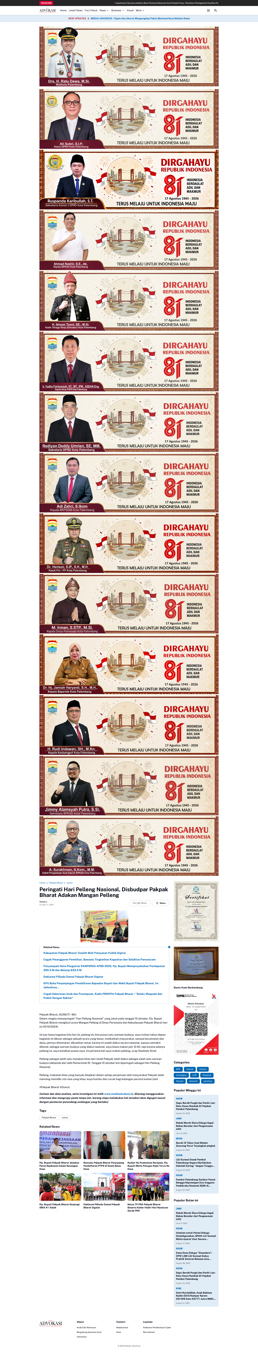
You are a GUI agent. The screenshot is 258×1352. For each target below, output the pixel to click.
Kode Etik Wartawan (86, 1327)
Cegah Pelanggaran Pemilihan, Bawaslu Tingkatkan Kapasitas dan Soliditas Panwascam (99, 959)
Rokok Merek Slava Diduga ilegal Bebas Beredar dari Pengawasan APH (195, 1126)
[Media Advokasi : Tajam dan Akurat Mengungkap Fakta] (47, 10)
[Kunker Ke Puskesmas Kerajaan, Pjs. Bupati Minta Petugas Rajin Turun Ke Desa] (148, 1145)
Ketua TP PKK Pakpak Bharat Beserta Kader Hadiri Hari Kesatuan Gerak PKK (148, 1207)
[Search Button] (216, 10)
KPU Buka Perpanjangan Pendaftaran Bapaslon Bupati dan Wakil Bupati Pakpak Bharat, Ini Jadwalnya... (100, 985)
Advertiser (82, 1337)
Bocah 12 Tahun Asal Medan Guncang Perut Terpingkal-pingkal (195, 1144)
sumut (65, 1117)
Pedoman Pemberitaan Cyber (157, 1327)
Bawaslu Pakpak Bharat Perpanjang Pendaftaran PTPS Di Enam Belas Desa (103, 1165)
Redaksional (122, 1327)
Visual (130, 10)
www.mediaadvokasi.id (118, 1093)
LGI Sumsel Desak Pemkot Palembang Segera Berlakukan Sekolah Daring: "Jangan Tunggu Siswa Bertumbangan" (194, 1162)
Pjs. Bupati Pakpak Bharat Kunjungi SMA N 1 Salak (59, 1206)
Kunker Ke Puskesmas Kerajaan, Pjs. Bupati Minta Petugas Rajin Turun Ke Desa (148, 1165)
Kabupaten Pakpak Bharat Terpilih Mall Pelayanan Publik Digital (84, 952)
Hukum (179, 1098)
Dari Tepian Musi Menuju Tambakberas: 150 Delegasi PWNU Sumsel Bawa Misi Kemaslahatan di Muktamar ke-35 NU (179, 3)
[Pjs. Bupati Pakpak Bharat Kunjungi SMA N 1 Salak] (60, 1187)
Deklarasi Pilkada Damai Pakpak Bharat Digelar (73, 976)
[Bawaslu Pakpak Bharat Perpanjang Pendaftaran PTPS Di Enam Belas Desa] (104, 1145)
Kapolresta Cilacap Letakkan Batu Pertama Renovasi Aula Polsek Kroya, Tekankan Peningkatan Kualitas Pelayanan (64, 3)
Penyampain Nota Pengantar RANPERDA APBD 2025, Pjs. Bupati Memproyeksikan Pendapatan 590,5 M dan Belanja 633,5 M (104, 968)
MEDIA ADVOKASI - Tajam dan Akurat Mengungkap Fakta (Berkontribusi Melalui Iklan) (140, 18)
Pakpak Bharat (49, 1117)
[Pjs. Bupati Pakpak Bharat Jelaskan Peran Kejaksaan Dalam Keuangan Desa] (60, 1145)
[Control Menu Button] (208, 10)
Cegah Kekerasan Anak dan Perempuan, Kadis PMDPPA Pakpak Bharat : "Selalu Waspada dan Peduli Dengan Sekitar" (102, 995)
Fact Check (91, 10)
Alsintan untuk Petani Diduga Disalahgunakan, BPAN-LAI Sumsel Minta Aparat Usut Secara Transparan (196, 1236)
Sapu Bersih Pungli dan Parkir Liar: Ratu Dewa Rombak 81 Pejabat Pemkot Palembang (195, 1106)
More (139, 10)
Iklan (118, 1332)
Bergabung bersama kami (89, 1332)
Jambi (179, 1118)
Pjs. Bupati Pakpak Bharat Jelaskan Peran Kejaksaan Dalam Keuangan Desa (59, 1165)
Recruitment (149, 1332)
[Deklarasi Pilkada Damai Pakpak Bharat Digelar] (104, 1187)
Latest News (76, 10)
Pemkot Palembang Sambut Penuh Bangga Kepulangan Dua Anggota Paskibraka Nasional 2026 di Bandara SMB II (195, 1182)
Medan (179, 1138)
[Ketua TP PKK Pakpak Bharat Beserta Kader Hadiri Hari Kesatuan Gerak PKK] (148, 1187)
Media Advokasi (132, 1346)
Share (163, 903)
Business (116, 10)
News (103, 10)
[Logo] (50, 1323)
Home (63, 10)
